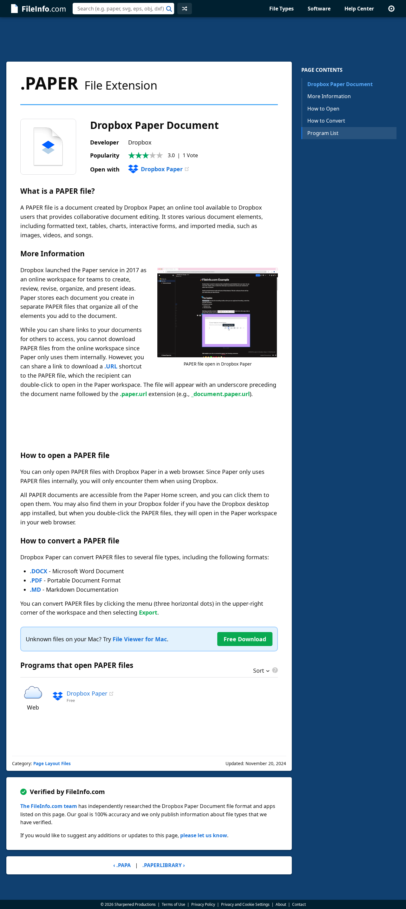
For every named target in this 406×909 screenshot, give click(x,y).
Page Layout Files (52, 763)
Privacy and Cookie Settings (245, 904)
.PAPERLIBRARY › (163, 865)
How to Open (323, 108)
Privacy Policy (203, 904)
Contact (299, 904)
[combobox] (123, 8)
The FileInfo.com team (48, 806)
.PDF (36, 580)
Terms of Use (173, 904)
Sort (258, 671)
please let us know (203, 835)
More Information (329, 96)
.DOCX (38, 571)
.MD (35, 589)
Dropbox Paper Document (340, 84)
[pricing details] (274, 670)
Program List (322, 133)
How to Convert (326, 120)
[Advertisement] (203, 39)
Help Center (359, 8)
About (281, 904)
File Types (281, 8)
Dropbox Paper (162, 169)
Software (319, 8)
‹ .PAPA (122, 865)
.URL (110, 366)
